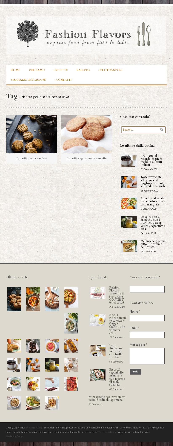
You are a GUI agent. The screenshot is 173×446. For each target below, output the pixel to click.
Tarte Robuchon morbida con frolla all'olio (116, 351)
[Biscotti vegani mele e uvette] (86, 134)
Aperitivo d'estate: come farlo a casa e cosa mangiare (153, 202)
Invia (135, 371)
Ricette (61, 69)
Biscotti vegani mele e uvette (86, 158)
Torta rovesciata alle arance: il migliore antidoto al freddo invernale (153, 181)
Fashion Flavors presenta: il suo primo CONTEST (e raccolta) (116, 295)
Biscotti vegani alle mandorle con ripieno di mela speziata (117, 377)
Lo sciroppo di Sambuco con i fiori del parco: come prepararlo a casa (153, 223)
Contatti (63, 79)
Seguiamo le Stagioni (28, 79)
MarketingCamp (14, 436)
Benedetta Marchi (33, 427)
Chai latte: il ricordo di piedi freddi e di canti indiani (151, 160)
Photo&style (110, 69)
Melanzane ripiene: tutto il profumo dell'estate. (153, 244)
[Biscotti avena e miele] (31, 134)
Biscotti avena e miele (31, 158)
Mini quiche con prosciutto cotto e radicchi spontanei (107, 398)
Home (15, 69)
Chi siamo (37, 69)
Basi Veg (83, 69)
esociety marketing (107, 432)
